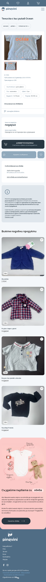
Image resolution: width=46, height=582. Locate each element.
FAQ (4, 549)
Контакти (6, 557)
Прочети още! (9, 217)
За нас (5, 551)
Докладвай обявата (13, 111)
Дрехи (13, 26)
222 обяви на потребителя (17, 177)
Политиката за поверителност (14, 575)
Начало (5, 26)
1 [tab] (22, 57)
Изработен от (8, 577)
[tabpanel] (23, 47)
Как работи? (7, 546)
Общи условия (25, 572)
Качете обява (13, 521)
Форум (5, 559)
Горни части (23, 26)
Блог (4, 554)
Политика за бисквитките (11, 572)
